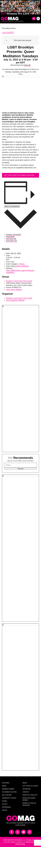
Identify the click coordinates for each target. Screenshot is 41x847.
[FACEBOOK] (11, 832)
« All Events (8, 32)
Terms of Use (30, 842)
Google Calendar (13, 234)
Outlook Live (11, 241)
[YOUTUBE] (23, 832)
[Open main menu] (38, 18)
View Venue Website (14, 290)
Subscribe (20, 468)
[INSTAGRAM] (29, 832)
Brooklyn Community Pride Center (19, 281)
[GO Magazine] (15, 18)
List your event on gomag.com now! (19, 175)
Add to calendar (12, 206)
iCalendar (10, 237)
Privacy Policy (20, 844)
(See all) (27, 65)
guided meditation (22, 266)
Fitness (21, 264)
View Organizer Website (15, 300)
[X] (17, 832)
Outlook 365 (11, 239)
